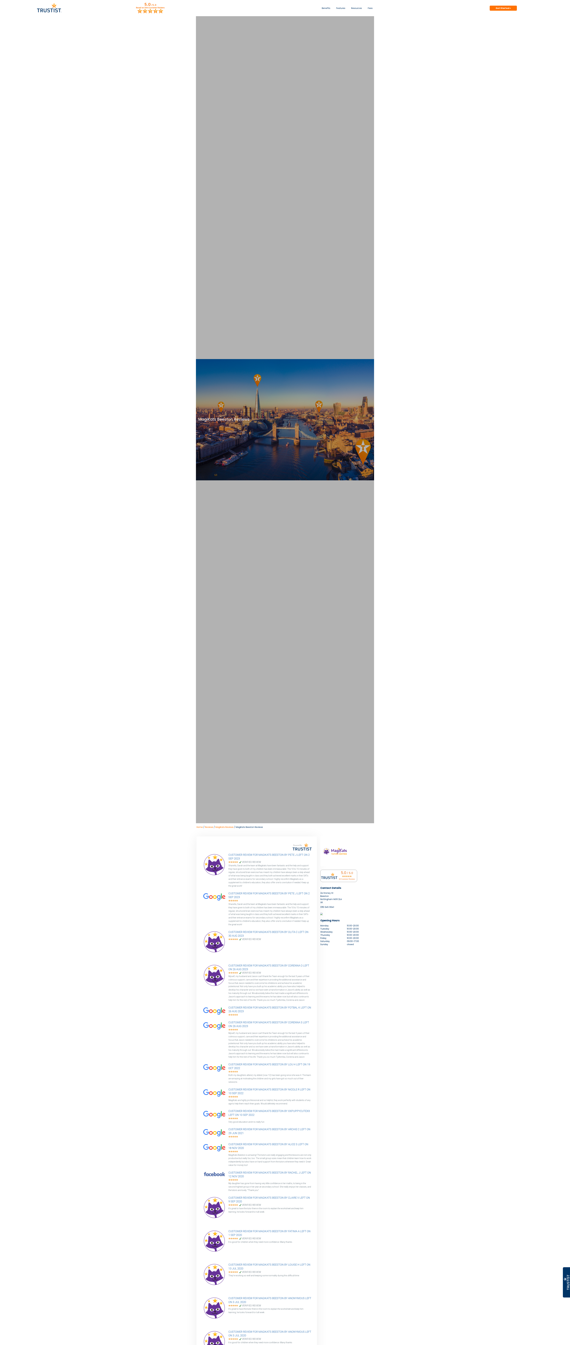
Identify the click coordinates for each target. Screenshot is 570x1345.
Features (340, 8)
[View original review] (215, 883)
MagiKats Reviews (224, 827)
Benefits (326, 8)
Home (200, 827)
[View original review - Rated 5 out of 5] (233, 862)
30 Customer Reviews (347, 879)
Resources (356, 8)
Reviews (209, 827)
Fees (370, 8)
